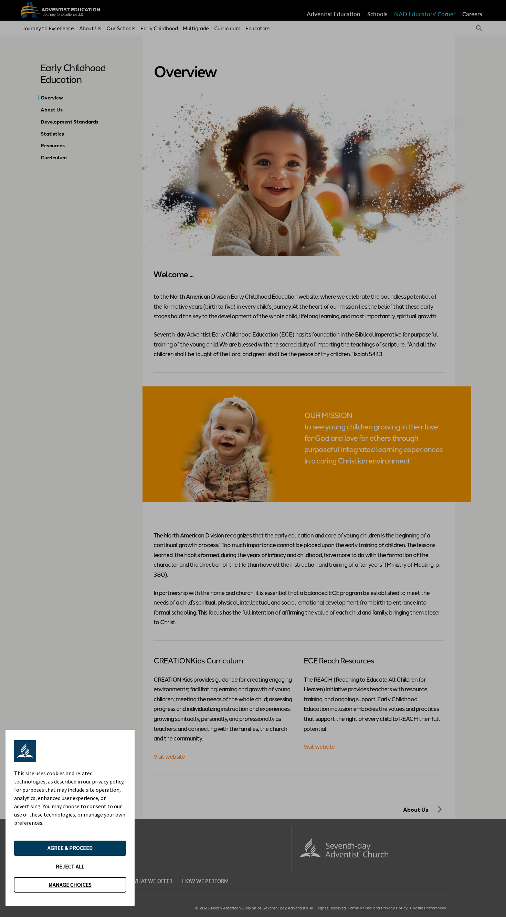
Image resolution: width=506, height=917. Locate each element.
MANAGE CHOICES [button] (70, 884)
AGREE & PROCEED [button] (70, 847)
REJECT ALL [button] (70, 866)
